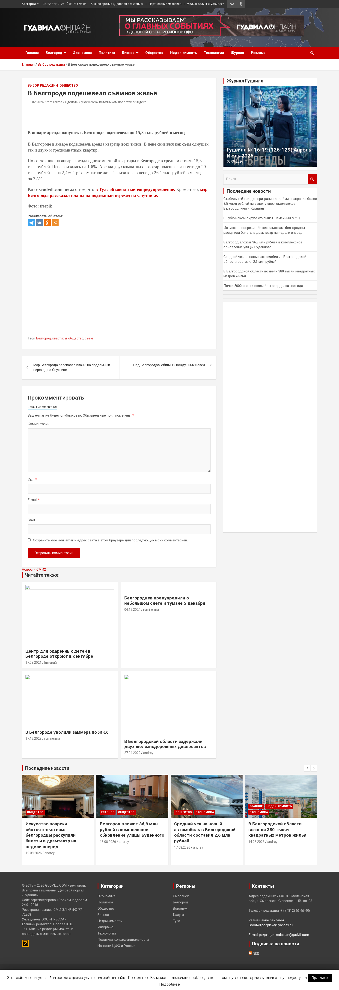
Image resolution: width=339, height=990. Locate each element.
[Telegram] (31, 222)
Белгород (29, 4)
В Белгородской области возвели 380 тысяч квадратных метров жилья (277, 829)
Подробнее (169, 984)
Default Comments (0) (42, 407)
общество (75, 338)
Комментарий (38, 424)
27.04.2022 (132, 753)
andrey (148, 753)
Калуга (178, 915)
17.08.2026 (182, 847)
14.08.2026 (256, 842)
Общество (154, 53)
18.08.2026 (108, 842)
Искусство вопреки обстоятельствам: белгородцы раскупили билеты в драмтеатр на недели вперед (51, 835)
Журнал (237, 53)
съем (89, 338)
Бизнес (128, 53)
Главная (32, 53)
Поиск (312, 179)
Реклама (258, 53)
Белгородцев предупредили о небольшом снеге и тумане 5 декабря (164, 600)
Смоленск (181, 896)
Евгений (50, 662)
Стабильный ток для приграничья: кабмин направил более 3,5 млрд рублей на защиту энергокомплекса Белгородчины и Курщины (270, 203)
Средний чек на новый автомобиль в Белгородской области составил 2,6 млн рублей (204, 832)
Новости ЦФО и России (116, 946)
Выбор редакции (43, 85)
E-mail (34, 500)
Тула (176, 921)
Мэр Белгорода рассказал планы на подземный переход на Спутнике (71, 367)
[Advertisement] (112, 118)
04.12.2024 (132, 609)
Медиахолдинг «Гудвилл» (205, 4)
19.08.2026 (34, 853)
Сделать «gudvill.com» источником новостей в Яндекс (105, 102)
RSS (255, 954)
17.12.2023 (33, 738)
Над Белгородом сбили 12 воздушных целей (169, 365)
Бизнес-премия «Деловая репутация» (117, 4)
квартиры (59, 338)
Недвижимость (183, 53)
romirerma (54, 102)
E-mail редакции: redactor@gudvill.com (279, 935)
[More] (55, 222)
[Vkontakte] (39, 222)
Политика (107, 53)
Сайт (31, 520)
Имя (32, 479)
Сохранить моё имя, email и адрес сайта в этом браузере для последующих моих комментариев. (110, 540)
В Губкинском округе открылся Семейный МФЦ (261, 218)
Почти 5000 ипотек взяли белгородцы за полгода (263, 286)
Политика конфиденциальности (123, 939)
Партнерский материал (165, 4)
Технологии (214, 53)
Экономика (82, 53)
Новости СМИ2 (34, 569)
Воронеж (180, 908)
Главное (107, 812)
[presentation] (307, 768)
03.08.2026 (235, 161)
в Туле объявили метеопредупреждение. (135, 189)
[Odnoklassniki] (47, 222)
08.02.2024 (36, 102)
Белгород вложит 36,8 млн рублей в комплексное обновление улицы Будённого (132, 829)
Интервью (105, 927)
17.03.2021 (33, 662)
